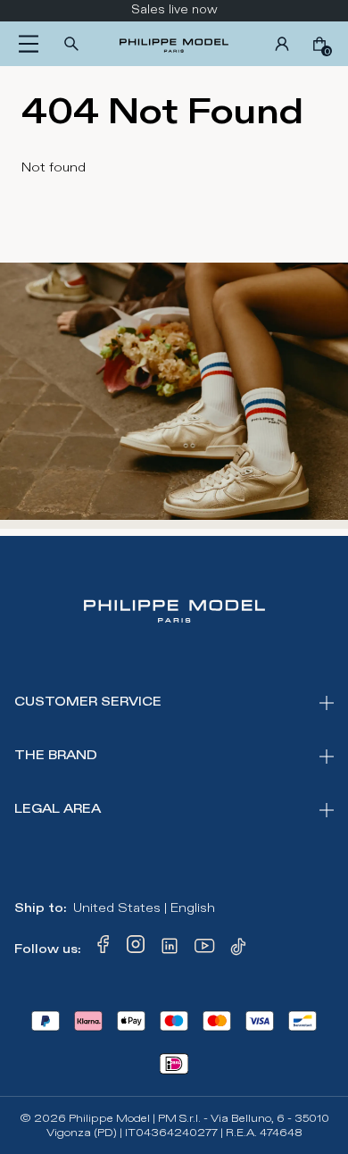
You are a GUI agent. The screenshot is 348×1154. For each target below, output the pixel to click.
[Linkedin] (169, 949)
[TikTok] (241, 949)
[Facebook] (103, 949)
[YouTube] (205, 949)
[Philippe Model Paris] (174, 43)
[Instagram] (136, 949)
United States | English (144, 907)
